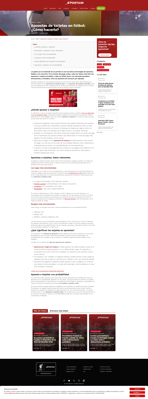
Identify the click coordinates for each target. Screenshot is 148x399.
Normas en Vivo (70, 371)
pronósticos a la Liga (75, 173)
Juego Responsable (71, 366)
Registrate (101, 8)
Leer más (36, 348)
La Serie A (37, 186)
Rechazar (137, 389)
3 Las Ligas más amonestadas (45, 54)
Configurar (136, 392)
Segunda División (70, 199)
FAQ (84, 371)
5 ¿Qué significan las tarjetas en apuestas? (50, 61)
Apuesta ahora (105, 55)
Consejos (92, 8)
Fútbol (39, 22)
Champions (101, 67)
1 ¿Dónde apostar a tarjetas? (44, 47)
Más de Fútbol (40, 311)
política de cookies (13, 393)
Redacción (34, 33)
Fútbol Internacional (103, 70)
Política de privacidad (105, 369)
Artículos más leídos (59, 311)
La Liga (99, 64)
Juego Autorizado (71, 369)
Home (32, 39)
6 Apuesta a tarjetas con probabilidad (48, 65)
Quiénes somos (87, 369)
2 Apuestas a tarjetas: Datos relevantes (48, 50)
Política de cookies (105, 366)
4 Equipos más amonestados (44, 58)
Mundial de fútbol (39, 333)
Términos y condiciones (106, 371)
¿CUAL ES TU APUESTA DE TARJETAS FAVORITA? (47, 271)
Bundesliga (38, 189)
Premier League (40, 184)
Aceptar (137, 396)
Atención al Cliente (88, 366)
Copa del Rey (106, 64)
